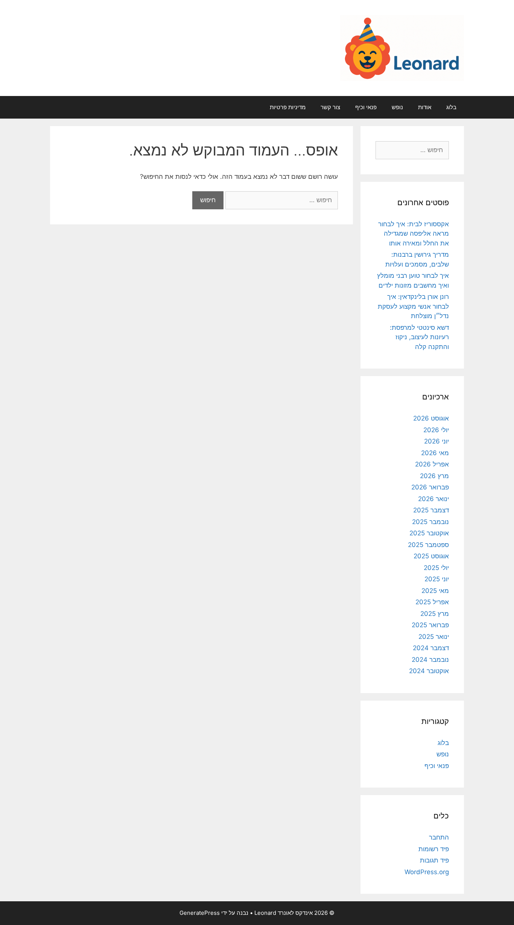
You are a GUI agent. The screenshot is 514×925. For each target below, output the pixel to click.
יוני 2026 (436, 441)
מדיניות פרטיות (288, 107)
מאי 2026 (435, 453)
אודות (424, 107)
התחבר (439, 837)
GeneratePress (199, 912)
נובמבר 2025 (430, 522)
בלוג (451, 107)
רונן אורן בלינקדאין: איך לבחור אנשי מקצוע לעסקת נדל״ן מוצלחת (413, 306)
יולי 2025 (436, 567)
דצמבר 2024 (431, 648)
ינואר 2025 (433, 636)
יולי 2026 (436, 430)
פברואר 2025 (430, 625)
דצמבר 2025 (431, 510)
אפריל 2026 (432, 464)
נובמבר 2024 (430, 659)
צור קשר (330, 107)
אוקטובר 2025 (429, 533)
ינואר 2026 (433, 499)
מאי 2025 (435, 590)
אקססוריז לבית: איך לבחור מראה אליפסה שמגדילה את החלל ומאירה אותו (413, 233)
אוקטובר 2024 (429, 671)
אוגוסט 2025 (431, 556)
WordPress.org (427, 872)
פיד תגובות (434, 860)
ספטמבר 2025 (428, 545)
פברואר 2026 (430, 487)
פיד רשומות (433, 849)
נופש (397, 107)
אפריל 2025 (432, 602)
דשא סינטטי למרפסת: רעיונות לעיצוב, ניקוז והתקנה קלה (419, 337)
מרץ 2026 (434, 476)
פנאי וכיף (366, 107)
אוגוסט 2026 (431, 418)
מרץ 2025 (434, 613)
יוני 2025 (436, 579)
